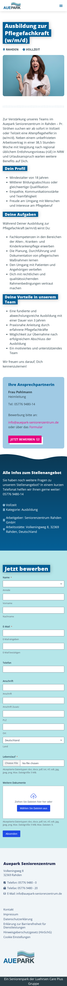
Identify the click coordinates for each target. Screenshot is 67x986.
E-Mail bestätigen (11, 652)
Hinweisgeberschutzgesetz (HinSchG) (27, 932)
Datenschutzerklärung (17, 919)
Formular (36, 427)
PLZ (5, 720)
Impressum (10, 914)
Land (5, 746)
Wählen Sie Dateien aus (33, 808)
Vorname (7, 603)
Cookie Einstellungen (16, 937)
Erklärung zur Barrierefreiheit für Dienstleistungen (24, 925)
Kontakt (8, 909)
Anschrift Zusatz (11, 706)
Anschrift (7, 693)
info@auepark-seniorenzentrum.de (33, 422)
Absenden (11, 833)
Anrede (6, 590)
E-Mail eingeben (11, 639)
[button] (61, 5)
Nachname (8, 616)
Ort (4, 733)
